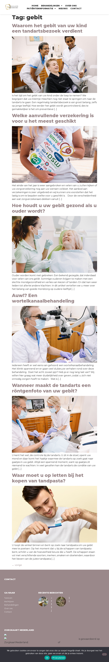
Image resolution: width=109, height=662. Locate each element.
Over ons (71, 5)
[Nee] (104, 654)
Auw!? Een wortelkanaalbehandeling (43, 298)
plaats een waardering (73, 642)
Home (35, 5)
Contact (76, 8)
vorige (17, 565)
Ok (47, 658)
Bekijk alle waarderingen (43, 642)
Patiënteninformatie (40, 8)
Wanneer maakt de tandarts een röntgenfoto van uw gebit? (51, 388)
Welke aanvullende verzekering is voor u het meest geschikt (53, 118)
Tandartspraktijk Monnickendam (59, 639)
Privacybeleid (59, 658)
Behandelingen (50, 5)
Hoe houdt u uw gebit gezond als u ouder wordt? (54, 208)
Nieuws (63, 8)
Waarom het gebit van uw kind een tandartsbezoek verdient (49, 28)
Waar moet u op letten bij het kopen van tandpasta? (47, 477)
